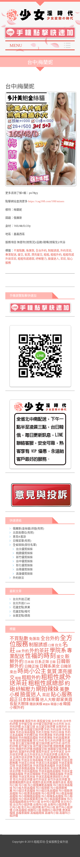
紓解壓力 (41, 258)
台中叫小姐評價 (50, 801)
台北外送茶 (31, 754)
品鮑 (18, 651)
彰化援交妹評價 (25, 743)
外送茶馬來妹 (27, 776)
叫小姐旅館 (43, 787)
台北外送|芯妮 (21, 599)
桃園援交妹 (40, 748)
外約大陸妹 (43, 732)
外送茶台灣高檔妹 (32, 760)
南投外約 (30, 721)
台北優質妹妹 (24, 549)
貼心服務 (61, 694)
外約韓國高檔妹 (28, 737)
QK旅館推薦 (17, 721)
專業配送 (10, 254)
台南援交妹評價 (34, 729)
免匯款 (30, 250)
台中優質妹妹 (24, 561)
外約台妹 (55, 729)
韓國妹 (46, 704)
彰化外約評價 (53, 740)
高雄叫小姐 (52, 812)
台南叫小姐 (40, 804)
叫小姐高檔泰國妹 (55, 799)
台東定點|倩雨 (21, 615)
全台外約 (41, 250)
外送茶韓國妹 (32, 773)
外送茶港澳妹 (58, 768)
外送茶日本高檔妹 (47, 762)
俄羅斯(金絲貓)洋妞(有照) (28, 528)
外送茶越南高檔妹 (50, 771)
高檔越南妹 (37, 812)
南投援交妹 (44, 721)
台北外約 (58, 723)
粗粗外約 (56, 254)
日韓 (53, 662)
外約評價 (58, 735)
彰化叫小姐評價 (31, 807)
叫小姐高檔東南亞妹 (31, 799)
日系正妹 (42, 662)
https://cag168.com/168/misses (46, 201)
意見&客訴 (19, 536)
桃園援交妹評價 (57, 748)
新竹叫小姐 (48, 807)
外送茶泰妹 (43, 768)
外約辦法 (18, 577)
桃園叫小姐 (34, 810)
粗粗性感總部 (26, 258)
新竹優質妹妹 (24, 557)
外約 (25, 651)
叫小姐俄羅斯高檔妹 (40, 785)
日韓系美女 (49, 666)
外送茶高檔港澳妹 (47, 776)
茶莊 (63, 258)
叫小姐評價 (48, 793)
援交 (20, 254)
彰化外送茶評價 (22, 779)
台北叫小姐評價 (22, 804)
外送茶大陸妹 (52, 760)
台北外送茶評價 (47, 754)
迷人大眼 (47, 700)
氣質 (27, 254)
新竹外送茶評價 (57, 779)
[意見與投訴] (41, 494)
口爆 (51, 645)
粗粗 (46, 254)
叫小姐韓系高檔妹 (52, 796)
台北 (58, 645)
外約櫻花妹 (31, 735)
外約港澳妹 (45, 735)
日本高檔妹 (20, 810)
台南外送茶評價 (22, 757)
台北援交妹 (28, 726)
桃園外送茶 (25, 782)
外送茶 (37, 757)
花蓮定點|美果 (21, 607)
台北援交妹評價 (45, 726)
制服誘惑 (53, 250)
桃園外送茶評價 (42, 782)
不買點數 (19, 250)
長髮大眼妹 (19, 704)
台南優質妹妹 (24, 569)
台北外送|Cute (21, 603)
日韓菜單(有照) (22, 540)
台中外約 (57, 721)
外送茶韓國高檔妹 (52, 773)
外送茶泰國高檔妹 (24, 768)
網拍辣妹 (47, 689)
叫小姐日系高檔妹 (47, 790)
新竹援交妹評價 (42, 746)
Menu (16, 45)
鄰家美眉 (64, 699)
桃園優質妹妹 (24, 553)
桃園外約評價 (24, 748)
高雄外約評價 (27, 751)
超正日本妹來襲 (24, 699)
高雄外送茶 (59, 782)
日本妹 (29, 662)
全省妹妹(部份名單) (25, 544)
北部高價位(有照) (23, 532)
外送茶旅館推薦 (22, 740)
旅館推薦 (58, 746)
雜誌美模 (35, 704)
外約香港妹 (45, 737)
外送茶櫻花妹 (24, 765)
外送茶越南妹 (29, 771)
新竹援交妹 (25, 746)
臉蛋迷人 (53, 258)
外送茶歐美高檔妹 (44, 765)
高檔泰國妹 (23, 812)
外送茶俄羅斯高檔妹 (54, 757)
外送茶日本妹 (27, 762)
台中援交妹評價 (42, 723)
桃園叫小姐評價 (51, 810)
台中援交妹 (25, 723)
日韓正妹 (31, 666)
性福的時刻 (40, 656)
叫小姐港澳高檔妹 (30, 793)
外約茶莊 (65, 250)
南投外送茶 (43, 751)
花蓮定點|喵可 (21, 611)
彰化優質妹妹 (24, 565)
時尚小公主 (31, 671)
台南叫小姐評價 (57, 804)
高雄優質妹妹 (24, 573)
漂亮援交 (36, 254)
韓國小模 (57, 704)
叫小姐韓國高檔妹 (30, 796)
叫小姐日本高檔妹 (24, 790)
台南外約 (61, 726)
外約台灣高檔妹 (25, 732)
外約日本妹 (57, 732)
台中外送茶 (57, 751)
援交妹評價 (43, 743)
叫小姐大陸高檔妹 (24, 787)
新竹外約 (55, 743)
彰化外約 (38, 740)
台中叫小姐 (33, 801)
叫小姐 (23, 785)
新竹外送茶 (40, 779)
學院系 (58, 650)
